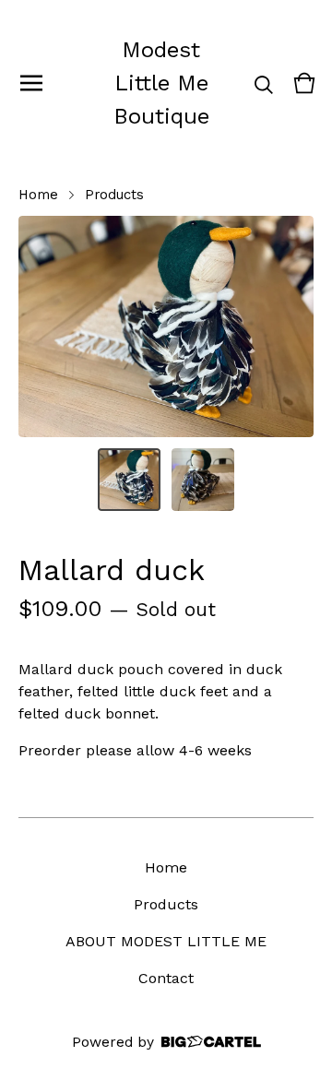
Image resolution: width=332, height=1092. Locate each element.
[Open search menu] (263, 83)
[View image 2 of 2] (203, 479)
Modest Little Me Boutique (161, 83)
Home (38, 194)
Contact (166, 978)
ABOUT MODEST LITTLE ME (166, 941)
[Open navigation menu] (31, 83)
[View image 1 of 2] (129, 479)
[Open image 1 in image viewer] (166, 326)
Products (114, 194)
